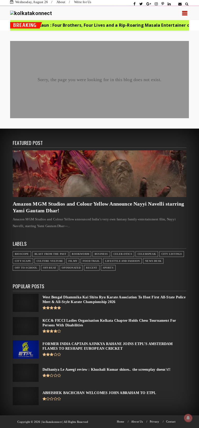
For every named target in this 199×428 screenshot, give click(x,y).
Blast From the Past (50, 253)
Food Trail (91, 260)
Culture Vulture (50, 260)
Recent (91, 267)
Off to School (26, 267)
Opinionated (71, 267)
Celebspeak (147, 253)
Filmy (72, 260)
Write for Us (82, 2)
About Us (137, 421)
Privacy (154, 421)
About (61, 2)
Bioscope (22, 253)
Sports (108, 267)
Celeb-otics (122, 253)
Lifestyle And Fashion (122, 260)
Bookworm (80, 253)
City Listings (171, 253)
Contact (170, 421)
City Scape (23, 260)
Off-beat (49, 267)
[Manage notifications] (188, 418)
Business (101, 253)
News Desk (153, 260)
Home (120, 421)
